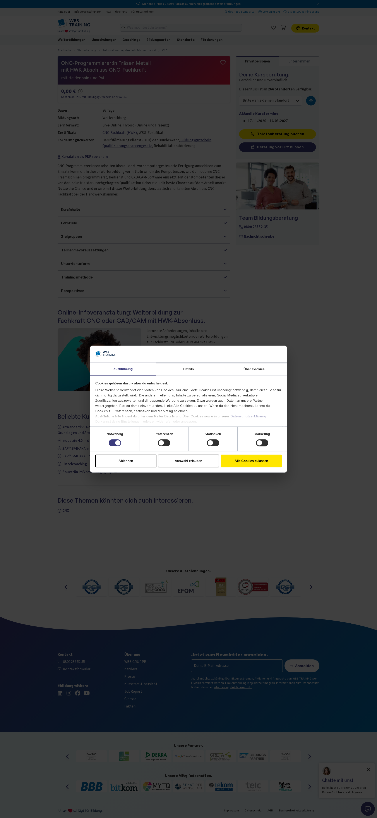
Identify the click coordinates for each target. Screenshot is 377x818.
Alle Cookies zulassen (251, 461)
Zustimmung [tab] (123, 369)
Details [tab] (188, 369)
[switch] (164, 442)
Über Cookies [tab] (253, 369)
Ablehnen (125, 461)
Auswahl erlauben (188, 461)
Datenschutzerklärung (248, 416)
